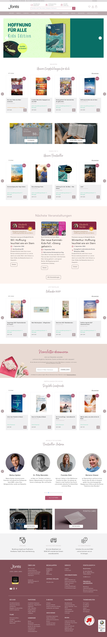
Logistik (67, 568)
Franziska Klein (66, 475)
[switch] (101, 630)
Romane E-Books (50, 604)
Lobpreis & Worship (70, 621)
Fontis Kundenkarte (88, 591)
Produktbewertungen (70, 588)
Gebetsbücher (32, 628)
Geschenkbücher (50, 624)
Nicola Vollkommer (60, 420)
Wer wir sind (31, 568)
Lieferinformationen (88, 588)
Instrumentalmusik (69, 626)
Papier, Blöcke (31, 611)
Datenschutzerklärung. (71, 374)
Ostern (85, 608)
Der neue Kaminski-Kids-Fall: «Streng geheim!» (52, 243)
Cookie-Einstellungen (70, 586)
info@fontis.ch (86, 576)
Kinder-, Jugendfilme (15, 621)
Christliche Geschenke (52, 616)
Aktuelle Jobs (50, 582)
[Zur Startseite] (16, 567)
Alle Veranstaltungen (53, 277)
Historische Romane (15, 604)
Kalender (65, 13)
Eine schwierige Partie (37, 186)
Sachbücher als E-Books (52, 608)
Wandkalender (68, 603)
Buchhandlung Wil (18, 249)
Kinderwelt (86, 606)
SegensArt (31, 606)
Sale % (73, 13)
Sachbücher (13, 606)
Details (14, 264)
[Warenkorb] (96, 6)
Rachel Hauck (83, 420)
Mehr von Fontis (92, 13)
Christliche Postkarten (33, 603)
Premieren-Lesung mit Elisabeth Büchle (22, 237)
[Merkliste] (89, 7)
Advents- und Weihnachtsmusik (69, 628)
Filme (33, 13)
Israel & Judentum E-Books (53, 606)
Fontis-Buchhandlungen (34, 572)
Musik (39, 13)
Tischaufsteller (68, 609)
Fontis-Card (68, 570)
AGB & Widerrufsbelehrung (70, 579)
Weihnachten (86, 609)
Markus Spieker (15, 475)
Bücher (11, 13)
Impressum (31, 575)
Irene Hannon (10, 188)
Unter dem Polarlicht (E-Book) (15, 417)
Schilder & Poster (50, 623)
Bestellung (86, 586)
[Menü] (104, 621)
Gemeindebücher (32, 631)
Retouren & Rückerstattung (90, 590)
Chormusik (67, 624)
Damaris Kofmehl (84, 188)
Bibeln (19, 13)
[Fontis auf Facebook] (16, 588)
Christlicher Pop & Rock (71, 622)
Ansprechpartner (32, 570)
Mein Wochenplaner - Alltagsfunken (41, 322)
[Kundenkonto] (92, 6)
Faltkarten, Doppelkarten (34, 604)
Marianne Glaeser (92, 475)
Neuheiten (81, 13)
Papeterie (57, 13)
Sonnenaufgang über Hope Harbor (16, 186)
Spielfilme (12, 619)
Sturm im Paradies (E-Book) (39, 417)
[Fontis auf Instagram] (14, 588)
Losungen (67, 613)
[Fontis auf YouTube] (11, 588)
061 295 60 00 (22, 0)
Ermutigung (86, 611)
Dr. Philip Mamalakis (40, 475)
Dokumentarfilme (14, 618)
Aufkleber (30, 613)
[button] (44, 492)
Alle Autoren (53, 498)
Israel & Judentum (14, 609)
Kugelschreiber (32, 609)
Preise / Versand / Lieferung (69, 584)
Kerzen (48, 621)
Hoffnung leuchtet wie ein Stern (88, 99)
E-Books (26, 13)
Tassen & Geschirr (51, 618)
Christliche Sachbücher (34, 624)
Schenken (30, 140)
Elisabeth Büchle (84, 101)
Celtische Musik (69, 630)
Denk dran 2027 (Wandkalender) (64, 322)
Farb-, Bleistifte (32, 608)
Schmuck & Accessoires (52, 619)
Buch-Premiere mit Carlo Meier (50, 237)
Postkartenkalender (70, 604)
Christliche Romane (15, 603)
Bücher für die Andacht (34, 626)
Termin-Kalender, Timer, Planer (71, 607)
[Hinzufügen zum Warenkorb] (25, 110)
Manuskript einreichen (34, 573)
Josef (81, 186)
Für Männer (86, 604)
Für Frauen (86, 603)
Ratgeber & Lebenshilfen (16, 608)
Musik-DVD (12, 623)
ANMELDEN (65, 370)
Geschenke (47, 13)
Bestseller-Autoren (53, 444)
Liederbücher (31, 629)
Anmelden (94, 0)
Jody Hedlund (35, 188)
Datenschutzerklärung (70, 581)
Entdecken (31, 526)
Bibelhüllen (31, 623)
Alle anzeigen (95, 73)
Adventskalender (69, 611)
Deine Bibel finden (76, 140)
